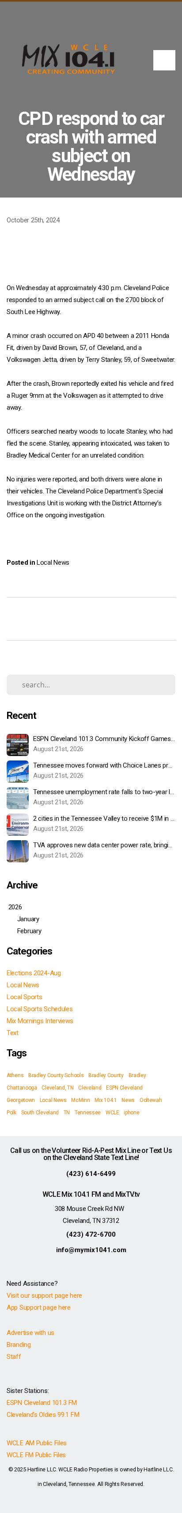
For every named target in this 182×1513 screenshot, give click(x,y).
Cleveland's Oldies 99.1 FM (43, 1415)
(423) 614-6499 (91, 1174)
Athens (15, 1075)
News (128, 1100)
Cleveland (89, 1088)
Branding (19, 1345)
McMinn (80, 1100)
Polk (11, 1113)
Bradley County (106, 1075)
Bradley (137, 1075)
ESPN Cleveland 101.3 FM (42, 1403)
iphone (131, 1113)
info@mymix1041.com (91, 1250)
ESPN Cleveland (124, 1088)
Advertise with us (30, 1333)
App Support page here (39, 1307)
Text (13, 1033)
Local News (53, 562)
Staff (14, 1357)
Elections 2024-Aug (34, 973)
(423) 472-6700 (91, 1234)
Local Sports (24, 997)
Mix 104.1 (106, 1100)
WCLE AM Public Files (37, 1443)
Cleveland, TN (57, 1088)
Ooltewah (151, 1100)
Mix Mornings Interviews (40, 1021)
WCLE (112, 1113)
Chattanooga (22, 1088)
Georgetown (21, 1100)
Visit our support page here (44, 1296)
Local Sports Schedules (39, 1009)
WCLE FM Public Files (36, 1455)
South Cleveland (40, 1113)
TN (67, 1113)
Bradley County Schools (55, 1075)
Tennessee (88, 1113)
